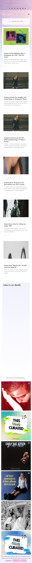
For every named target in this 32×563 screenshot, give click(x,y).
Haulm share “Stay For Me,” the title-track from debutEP (15, 266)
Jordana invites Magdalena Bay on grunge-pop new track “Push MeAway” (14, 55)
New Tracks (17, 48)
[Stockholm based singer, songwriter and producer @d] (16, 485)
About (8, 1)
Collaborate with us (13, 5)
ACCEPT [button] (24, 560)
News (5, 50)
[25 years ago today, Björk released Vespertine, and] (16, 515)
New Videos (22, 48)
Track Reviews (11, 94)
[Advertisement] (16, 351)
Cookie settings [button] (16, 560)
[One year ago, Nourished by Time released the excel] (16, 396)
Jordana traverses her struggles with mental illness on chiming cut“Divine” (15, 98)
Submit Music (17, 1)
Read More (8, 560)
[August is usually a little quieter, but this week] (16, 545)
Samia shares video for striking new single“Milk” (15, 225)
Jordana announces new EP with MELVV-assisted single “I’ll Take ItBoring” (14, 140)
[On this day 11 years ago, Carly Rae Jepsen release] (16, 455)
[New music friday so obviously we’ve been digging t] (16, 425)
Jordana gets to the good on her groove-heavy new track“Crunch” (14, 183)
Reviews (6, 94)
